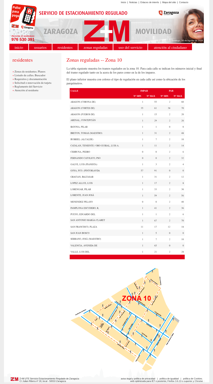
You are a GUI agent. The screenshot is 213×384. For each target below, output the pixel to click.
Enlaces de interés (149, 2)
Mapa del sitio (169, 2)
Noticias (133, 2)
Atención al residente (26, 90)
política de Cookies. (193, 378)
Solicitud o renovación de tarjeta (33, 83)
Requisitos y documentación (31, 79)
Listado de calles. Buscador (30, 75)
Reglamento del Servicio (28, 86)
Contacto (183, 2)
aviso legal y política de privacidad (138, 378)
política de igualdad (169, 378)
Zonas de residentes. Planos (30, 71)
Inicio (123, 2)
